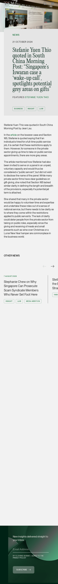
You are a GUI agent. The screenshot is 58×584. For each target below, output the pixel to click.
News (16, 35)
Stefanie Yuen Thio (37, 97)
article (13, 134)
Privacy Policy (19, 558)
